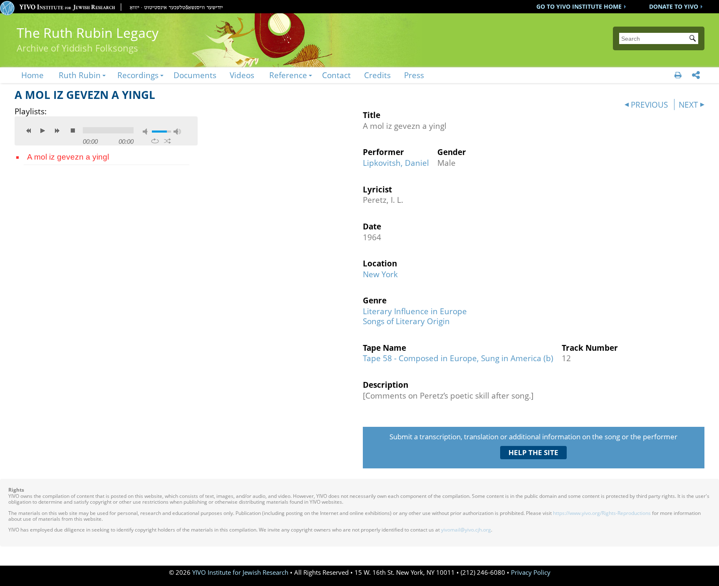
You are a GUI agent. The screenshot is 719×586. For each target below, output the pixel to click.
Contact (336, 75)
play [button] (43, 130)
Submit (694, 39)
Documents (195, 75)
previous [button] (29, 130)
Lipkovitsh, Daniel (396, 162)
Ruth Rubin (80, 75)
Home (32, 75)
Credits (377, 75)
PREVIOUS (649, 104)
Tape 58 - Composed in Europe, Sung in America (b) (458, 358)
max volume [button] (177, 131)
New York (380, 274)
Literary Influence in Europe (415, 311)
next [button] (57, 130)
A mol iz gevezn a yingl (68, 157)
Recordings (138, 75)
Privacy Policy (530, 572)
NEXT (688, 104)
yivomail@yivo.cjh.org (466, 529)
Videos (242, 75)
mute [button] (146, 131)
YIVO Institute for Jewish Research (240, 572)
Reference (288, 75)
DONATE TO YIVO (673, 6)
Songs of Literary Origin (406, 321)
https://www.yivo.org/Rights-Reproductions (602, 513)
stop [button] (73, 130)
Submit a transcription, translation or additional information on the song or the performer (533, 436)
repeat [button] (155, 141)
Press (414, 75)
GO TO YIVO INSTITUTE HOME (579, 6)
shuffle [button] (167, 141)
